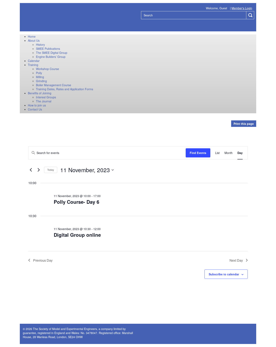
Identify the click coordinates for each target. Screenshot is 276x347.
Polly (39, 73)
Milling (40, 77)
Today (50, 169)
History (40, 44)
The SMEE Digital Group (51, 53)
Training (33, 65)
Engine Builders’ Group (50, 57)
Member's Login (242, 8)
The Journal (43, 101)
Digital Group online (77, 234)
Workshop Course (47, 69)
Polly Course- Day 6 (76, 201)
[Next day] (38, 170)
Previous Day (43, 260)
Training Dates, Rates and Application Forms (64, 89)
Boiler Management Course (53, 85)
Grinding (41, 81)
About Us (34, 40)
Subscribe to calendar (224, 274)
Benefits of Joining (39, 93)
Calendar (34, 61)
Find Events (198, 153)
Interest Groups (46, 97)
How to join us (37, 105)
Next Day (236, 260)
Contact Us (35, 109)
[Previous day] (30, 170)
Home (32, 36)
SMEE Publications (48, 49)
